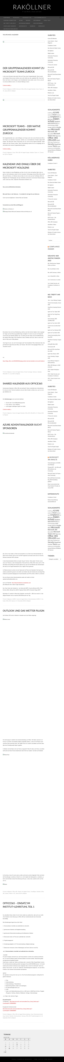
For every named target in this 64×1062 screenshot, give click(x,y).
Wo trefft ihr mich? (10, 23)
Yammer (51, 152)
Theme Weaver (48, 1059)
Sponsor (13, 600)
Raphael (13, 90)
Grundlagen (33, 891)
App (52, 112)
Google (49, 127)
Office (59, 136)
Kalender (33, 89)
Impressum (41, 26)
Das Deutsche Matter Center (54, 48)
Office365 (5, 373)
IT (40, 599)
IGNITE (53, 127)
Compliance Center (52, 45)
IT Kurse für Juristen (52, 64)
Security (51, 144)
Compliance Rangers (10, 26)
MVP (54, 136)
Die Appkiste (50, 50)
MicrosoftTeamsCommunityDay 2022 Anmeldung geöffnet (54, 479)
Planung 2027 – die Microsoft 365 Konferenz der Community (54, 469)
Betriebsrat (37, 20)
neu (57, 136)
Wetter (10, 893)
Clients (22, 371)
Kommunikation (17, 1016)
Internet (7, 1016)
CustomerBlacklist (40, 17)
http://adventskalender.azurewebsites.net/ (21, 582)
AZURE (14, 89)
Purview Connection (10, 20)
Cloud (13, 152)
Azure (21, 20)
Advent (26, 599)
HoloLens (35, 371)
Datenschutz (23, 26)
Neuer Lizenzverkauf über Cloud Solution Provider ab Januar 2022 (54, 486)
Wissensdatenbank (24, 23)
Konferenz (7, 17)
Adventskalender (32, 599)
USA (54, 148)
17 (5, 1046)
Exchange (30, 371)
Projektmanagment (35, 1016)
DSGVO (53, 123)
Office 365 (23, 89)
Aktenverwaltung (26, 1014)
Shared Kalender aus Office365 (22, 384)
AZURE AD (50, 114)
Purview (55, 142)
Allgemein (9, 89)
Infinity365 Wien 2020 (53, 344)
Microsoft (16, 17)
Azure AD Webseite (52, 38)
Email (25, 371)
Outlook (19, 891)
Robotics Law (51, 92)
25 (9, 1048)
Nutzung (23, 1016)
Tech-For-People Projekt (53, 95)
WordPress (28, 1059)
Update (59, 146)
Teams (40, 89)
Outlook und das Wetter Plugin (23, 611)
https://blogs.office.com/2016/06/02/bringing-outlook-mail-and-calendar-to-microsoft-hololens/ (24, 361)
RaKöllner (32, 7)
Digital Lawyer (51, 53)
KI (55, 127)
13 (17, 1044)
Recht (58, 142)
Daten (51, 119)
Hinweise (32, 26)
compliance (54, 117)
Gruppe (27, 152)
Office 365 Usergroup (52, 87)
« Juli (5, 1052)
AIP (50, 112)
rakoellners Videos (52, 90)
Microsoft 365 (27, 17)
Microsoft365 (50, 133)
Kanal (37, 89)
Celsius (28, 891)
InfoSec (28, 20)
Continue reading (7, 85)
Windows (53, 150)
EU (57, 123)
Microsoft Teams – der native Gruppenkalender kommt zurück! (22, 130)
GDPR (56, 125)
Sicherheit (50, 146)
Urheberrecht (50, 148)
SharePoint (57, 144)
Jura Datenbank (38, 23)
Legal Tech (47, 20)
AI (48, 112)
